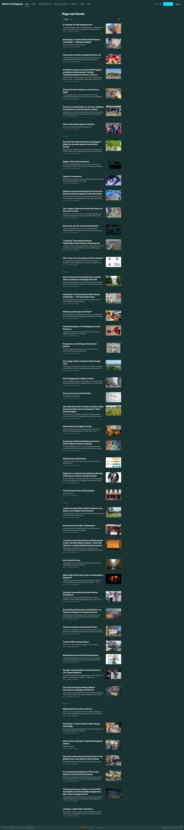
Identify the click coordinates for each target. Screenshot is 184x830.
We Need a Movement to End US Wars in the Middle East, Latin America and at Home (83, 757)
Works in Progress (73, 31)
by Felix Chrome (68, 493)
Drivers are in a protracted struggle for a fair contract (80, 644)
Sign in (178, 4)
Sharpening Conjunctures (74, 458)
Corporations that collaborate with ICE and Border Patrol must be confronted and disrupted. (81, 529)
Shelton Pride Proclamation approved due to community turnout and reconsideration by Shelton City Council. (81, 430)
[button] (27, 4)
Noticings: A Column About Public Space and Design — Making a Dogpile (81, 40)
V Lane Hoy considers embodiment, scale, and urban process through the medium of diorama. (83, 730)
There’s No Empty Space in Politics (78, 124)
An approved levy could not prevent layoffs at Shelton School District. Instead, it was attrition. (83, 514)
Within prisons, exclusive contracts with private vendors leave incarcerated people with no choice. (83, 180)
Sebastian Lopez (68, 746)
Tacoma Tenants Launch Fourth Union (80, 627)
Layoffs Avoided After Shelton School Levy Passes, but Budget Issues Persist (82, 509)
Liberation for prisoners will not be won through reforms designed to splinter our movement (81, 333)
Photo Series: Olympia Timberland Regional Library (83, 742)
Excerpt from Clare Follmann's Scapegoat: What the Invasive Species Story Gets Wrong (82, 144)
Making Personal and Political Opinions (80, 655)
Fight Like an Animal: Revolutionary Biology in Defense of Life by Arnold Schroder (83, 474)
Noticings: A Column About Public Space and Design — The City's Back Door (81, 295)
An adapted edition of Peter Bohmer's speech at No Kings (82, 762)
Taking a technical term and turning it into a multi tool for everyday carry (82, 462)
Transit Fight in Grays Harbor (76, 642)
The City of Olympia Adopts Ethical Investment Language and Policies (79, 688)
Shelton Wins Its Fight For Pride (77, 426)
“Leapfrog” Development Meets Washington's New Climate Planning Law (81, 242)
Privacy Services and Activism (77, 393)
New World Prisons (71, 560)
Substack (164, 827)
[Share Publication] (160, 4)
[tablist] (68, 19)
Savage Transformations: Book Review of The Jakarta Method (82, 671)
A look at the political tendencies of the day (77, 127)
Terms (22, 827)
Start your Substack (88, 827)
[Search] (156, 4)
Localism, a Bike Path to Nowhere (78, 809)
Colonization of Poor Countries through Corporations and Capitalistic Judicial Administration (82, 564)
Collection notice (29, 827)
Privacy (18, 827)
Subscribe (168, 4)
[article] (92, 29)
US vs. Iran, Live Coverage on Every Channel (83, 258)
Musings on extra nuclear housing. (74, 45)
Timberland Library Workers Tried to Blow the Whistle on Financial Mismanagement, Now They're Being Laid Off (82, 791)
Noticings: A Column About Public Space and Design (81, 725)
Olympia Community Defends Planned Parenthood (80, 593)
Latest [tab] (66, 19)
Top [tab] (71, 19)
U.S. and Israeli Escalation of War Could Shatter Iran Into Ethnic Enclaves (81, 773)
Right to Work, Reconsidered (76, 162)
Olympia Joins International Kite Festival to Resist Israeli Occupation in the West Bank (82, 192)
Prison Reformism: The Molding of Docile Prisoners (81, 327)
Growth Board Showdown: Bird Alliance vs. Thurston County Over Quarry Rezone (82, 611)
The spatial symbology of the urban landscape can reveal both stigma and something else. (81, 300)
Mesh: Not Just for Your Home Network (80, 226)
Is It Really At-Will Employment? (78, 25)
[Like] (64, 171)
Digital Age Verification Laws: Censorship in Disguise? (83, 576)
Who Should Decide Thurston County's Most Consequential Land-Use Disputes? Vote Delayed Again (83, 409)
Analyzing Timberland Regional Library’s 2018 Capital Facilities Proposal (81, 442)
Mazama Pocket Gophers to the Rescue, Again (81, 90)
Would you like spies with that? (77, 312)
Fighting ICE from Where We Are (77, 709)
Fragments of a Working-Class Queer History (80, 345)
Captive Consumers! (72, 176)
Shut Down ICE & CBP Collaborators (79, 526)
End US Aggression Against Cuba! (78, 378)
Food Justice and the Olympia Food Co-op (82, 55)
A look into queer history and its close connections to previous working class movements (80, 350)
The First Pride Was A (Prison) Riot (78, 491)
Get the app (99, 827)
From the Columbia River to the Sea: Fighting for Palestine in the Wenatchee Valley (83, 108)
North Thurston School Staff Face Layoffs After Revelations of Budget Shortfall (82, 278)
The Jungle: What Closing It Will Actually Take (81, 362)
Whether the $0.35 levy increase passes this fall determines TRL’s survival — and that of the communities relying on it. (82, 78)
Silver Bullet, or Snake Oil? (71, 396)
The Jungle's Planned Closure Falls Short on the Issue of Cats (83, 209)
